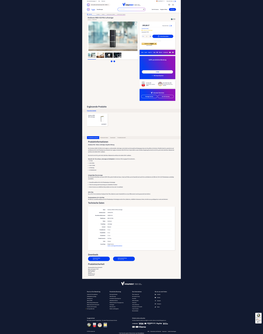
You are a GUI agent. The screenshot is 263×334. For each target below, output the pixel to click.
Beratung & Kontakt (113, 294)
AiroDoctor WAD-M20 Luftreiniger (91, 116)
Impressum (164, 331)
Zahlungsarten (90, 298)
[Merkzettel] (169, 5)
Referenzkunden (135, 300)
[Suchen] (143, 9)
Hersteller (134, 298)
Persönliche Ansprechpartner (115, 298)
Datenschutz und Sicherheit (155, 331)
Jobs (99, 1)
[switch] (258, 322)
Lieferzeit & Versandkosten (92, 294)
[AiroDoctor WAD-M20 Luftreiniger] (102, 119)
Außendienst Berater (114, 300)
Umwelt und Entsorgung (92, 306)
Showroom (103, 1)
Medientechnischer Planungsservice (117, 302)
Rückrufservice (112, 306)
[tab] (91, 111)
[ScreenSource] (173, 19)
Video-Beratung (113, 296)
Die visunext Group (136, 296)
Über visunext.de (135, 294)
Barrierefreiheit (135, 310)
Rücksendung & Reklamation (92, 302)
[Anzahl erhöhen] (150, 36)
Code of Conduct (135, 308)
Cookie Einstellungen (172, 331)
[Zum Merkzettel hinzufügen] (135, 24)
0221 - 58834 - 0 (105, 4)
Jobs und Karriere (135, 304)
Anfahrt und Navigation (114, 308)
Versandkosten (141, 333)
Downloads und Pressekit (137, 306)
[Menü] (88, 9)
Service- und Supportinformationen (115, 245)
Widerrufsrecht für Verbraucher (93, 304)
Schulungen (112, 304)
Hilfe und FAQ (89, 300)
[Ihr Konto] (173, 5)
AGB (148, 331)
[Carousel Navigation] (113, 61)
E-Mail (157, 72)
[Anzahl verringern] (143, 36)
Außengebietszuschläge (91, 296)
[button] (149, 44)
